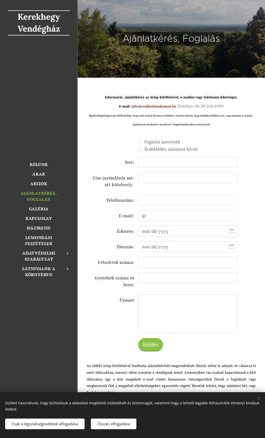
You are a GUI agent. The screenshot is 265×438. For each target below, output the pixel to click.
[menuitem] (39, 165)
